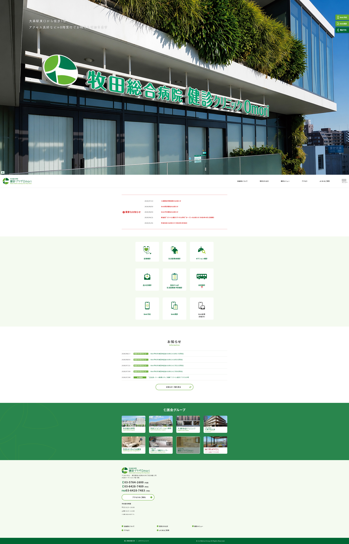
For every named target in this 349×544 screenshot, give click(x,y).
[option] (174, 87)
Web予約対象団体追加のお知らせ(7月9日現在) (167, 371)
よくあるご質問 (325, 181)
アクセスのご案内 (139, 497)
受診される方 (264, 181)
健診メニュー (285, 181)
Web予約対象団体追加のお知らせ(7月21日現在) (167, 365)
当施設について (242, 181)
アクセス (304, 181)
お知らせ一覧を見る (173, 387)
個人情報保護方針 (129, 541)
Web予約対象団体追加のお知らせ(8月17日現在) (167, 354)
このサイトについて (143, 541)
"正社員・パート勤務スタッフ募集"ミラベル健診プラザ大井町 (169, 377)
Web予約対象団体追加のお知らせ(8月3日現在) (167, 359)
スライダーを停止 (3, 172)
